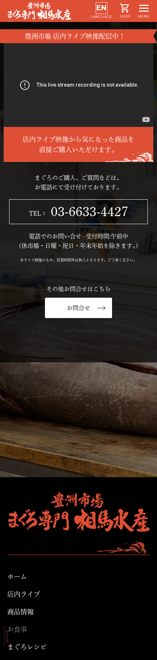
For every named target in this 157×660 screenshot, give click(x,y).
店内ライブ (23, 594)
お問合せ (78, 308)
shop (125, 16)
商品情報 (20, 611)
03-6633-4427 (78, 211)
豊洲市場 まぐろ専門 (49, 11)
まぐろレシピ (27, 647)
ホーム (17, 576)
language (101, 11)
